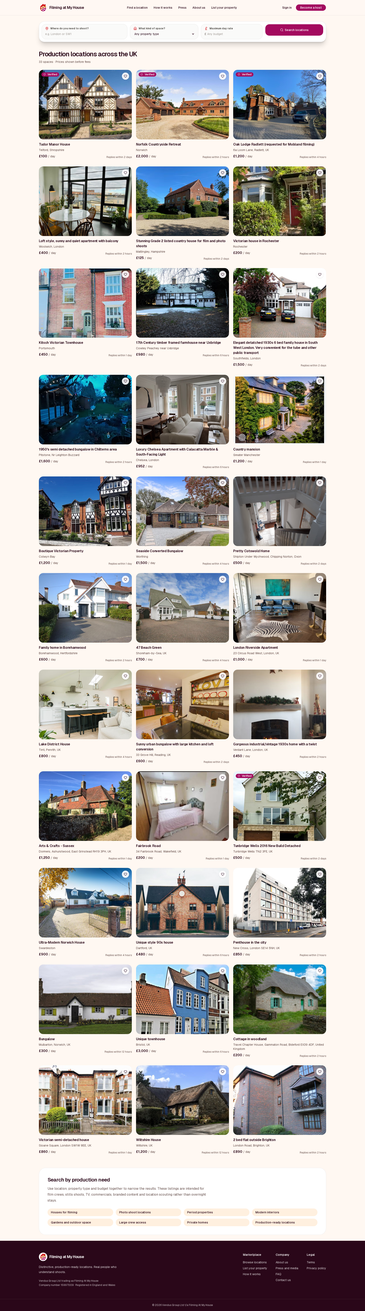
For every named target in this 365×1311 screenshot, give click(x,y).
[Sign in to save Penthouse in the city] (320, 874)
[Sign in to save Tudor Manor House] (125, 76)
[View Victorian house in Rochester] (279, 201)
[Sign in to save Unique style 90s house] (222, 874)
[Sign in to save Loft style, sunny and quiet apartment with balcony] (125, 173)
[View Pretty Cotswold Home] (279, 511)
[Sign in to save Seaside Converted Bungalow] (222, 483)
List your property (224, 7)
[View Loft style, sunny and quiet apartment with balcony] (85, 201)
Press (182, 7)
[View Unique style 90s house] (182, 902)
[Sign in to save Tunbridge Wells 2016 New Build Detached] (320, 777)
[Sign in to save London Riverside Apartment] (320, 579)
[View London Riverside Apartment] (279, 608)
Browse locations (255, 1262)
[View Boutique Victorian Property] (85, 511)
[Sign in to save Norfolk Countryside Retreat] (222, 76)
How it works (163, 7)
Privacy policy (316, 1268)
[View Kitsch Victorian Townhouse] (85, 303)
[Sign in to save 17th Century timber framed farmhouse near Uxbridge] (222, 274)
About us (198, 7)
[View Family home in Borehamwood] (85, 608)
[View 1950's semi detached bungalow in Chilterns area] (85, 409)
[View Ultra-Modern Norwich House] (85, 902)
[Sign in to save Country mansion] (320, 381)
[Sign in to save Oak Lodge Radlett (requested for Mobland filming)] (320, 76)
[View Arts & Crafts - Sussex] (85, 806)
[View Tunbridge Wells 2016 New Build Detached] (279, 806)
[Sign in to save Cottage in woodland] (320, 971)
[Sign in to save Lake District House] (125, 676)
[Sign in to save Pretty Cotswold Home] (320, 483)
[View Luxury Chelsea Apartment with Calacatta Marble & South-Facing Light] (182, 409)
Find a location (137, 7)
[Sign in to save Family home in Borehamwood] (125, 579)
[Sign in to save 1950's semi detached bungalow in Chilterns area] (125, 381)
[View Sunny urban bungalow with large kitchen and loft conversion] (182, 704)
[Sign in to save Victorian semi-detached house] (125, 1071)
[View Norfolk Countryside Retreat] (182, 104)
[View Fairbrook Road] (182, 806)
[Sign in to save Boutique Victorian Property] (125, 483)
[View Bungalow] (85, 999)
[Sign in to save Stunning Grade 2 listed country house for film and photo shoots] (222, 173)
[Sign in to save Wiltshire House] (222, 1071)
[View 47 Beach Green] (182, 608)
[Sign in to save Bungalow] (125, 971)
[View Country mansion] (279, 409)
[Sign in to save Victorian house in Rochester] (320, 173)
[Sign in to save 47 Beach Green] (222, 579)
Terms (311, 1262)
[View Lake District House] (85, 704)
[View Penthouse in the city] (279, 902)
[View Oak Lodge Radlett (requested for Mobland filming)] (279, 104)
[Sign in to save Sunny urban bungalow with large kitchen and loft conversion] (222, 676)
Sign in (287, 7)
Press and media (287, 1268)
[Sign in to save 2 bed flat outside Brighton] (320, 1071)
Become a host (311, 7)
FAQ (278, 1274)
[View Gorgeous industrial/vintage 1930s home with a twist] (279, 704)
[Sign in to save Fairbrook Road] (222, 777)
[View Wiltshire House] (182, 1100)
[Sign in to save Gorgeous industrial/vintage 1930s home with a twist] (320, 676)
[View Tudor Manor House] (85, 104)
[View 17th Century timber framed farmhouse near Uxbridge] (182, 303)
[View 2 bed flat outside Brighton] (279, 1100)
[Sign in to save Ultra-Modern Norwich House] (125, 874)
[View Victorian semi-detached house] (85, 1100)
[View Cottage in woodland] (279, 999)
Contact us (283, 1280)
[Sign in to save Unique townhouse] (222, 971)
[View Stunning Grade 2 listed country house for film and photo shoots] (182, 201)
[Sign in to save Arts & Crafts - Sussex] (125, 777)
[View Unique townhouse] (182, 999)
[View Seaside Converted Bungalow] (182, 511)
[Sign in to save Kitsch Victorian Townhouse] (125, 274)
